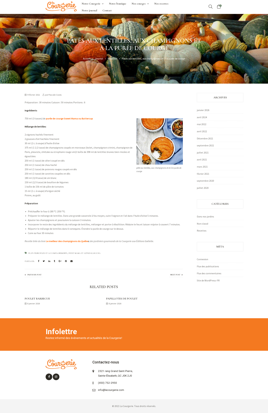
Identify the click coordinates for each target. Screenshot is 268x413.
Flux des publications (208, 266)
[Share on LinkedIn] (49, 261)
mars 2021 (202, 166)
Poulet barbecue (37, 298)
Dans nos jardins (205, 216)
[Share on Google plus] (60, 261)
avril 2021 (202, 159)
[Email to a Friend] (71, 261)
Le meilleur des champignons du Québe (67, 241)
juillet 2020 (203, 187)
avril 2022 (202, 131)
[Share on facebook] (38, 261)
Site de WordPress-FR (208, 280)
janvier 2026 (203, 110)
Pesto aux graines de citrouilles (176, 275)
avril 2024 (202, 117)
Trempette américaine (34, 275)
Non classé (202, 223)
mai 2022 (201, 124)
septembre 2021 (205, 145)
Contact (107, 10)
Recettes (201, 230)
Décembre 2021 (205, 138)
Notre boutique (117, 3)
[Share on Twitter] (44, 261)
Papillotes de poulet (122, 298)
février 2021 (203, 173)
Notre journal (89, 10)
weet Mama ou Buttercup (79, 118)
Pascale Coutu (55, 94)
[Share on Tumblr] (54, 261)
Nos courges (139, 3)
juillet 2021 (203, 152)
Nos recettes (161, 3)
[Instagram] (56, 377)
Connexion (202, 259)
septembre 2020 (205, 180)
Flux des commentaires (209, 273)
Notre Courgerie (91, 3)
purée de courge (54, 118)
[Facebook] (49, 377)
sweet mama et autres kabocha (84, 253)
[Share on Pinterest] (66, 261)
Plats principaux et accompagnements (47, 253)
